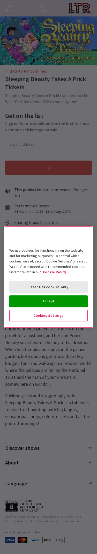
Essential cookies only (48, 287)
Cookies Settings (48, 315)
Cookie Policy (54, 272)
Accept (48, 301)
